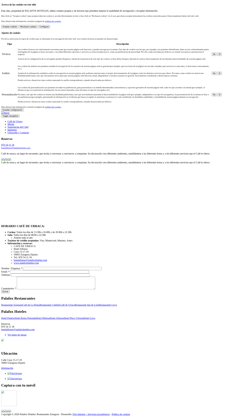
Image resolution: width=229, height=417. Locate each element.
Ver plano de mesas (16, 334)
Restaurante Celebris (50, 305)
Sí (220, 54)
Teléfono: (6, 275)
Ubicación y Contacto (18, 132)
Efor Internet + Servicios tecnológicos (91, 414)
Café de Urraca (14, 121)
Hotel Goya (89, 318)
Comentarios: (8, 288)
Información (7, 368)
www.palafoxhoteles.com (26, 263)
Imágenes (12, 129)
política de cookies (53, 21)
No (214, 54)
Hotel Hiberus (43, 318)
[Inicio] (5, 113)
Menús (10, 124)
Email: (5, 271)
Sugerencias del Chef (17, 127)
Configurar (44, 27)
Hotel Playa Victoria (74, 318)
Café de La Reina (31, 305)
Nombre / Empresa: (11, 268)
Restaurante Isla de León (87, 305)
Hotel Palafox (8, 318)
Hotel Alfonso (57, 318)
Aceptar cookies (9, 27)
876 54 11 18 (7, 145)
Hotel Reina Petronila (25, 318)
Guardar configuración (12, 110)
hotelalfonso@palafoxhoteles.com (15, 148)
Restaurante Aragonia (11, 305)
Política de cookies (121, 414)
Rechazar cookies (28, 27)
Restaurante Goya (108, 305)
